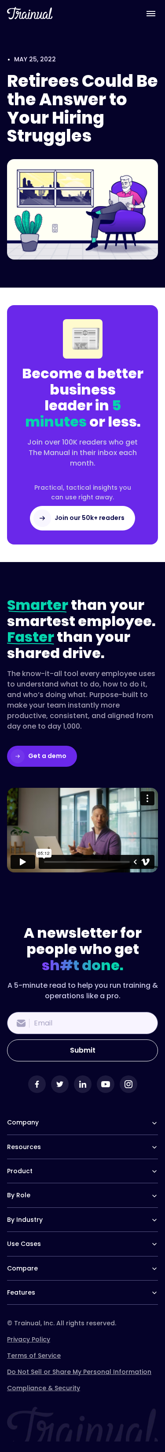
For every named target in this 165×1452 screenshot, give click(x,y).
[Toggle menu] (151, 13)
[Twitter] (60, 1084)
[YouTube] (105, 1084)
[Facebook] (37, 1084)
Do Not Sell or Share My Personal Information (79, 1371)
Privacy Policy (28, 1339)
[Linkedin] (83, 1084)
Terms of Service (34, 1355)
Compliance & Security (43, 1388)
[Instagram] (128, 1084)
